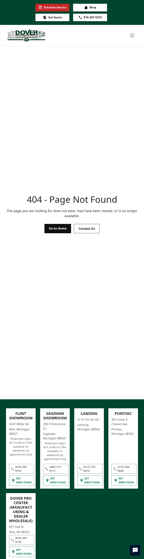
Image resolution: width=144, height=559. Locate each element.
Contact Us (87, 229)
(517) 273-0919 (89, 469)
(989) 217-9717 (55, 469)
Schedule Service (55, 7)
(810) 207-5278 (21, 540)
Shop (92, 7)
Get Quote (55, 17)
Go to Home (58, 228)
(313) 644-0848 (124, 469)
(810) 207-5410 (21, 469)
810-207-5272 (93, 17)
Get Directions (24, 480)
